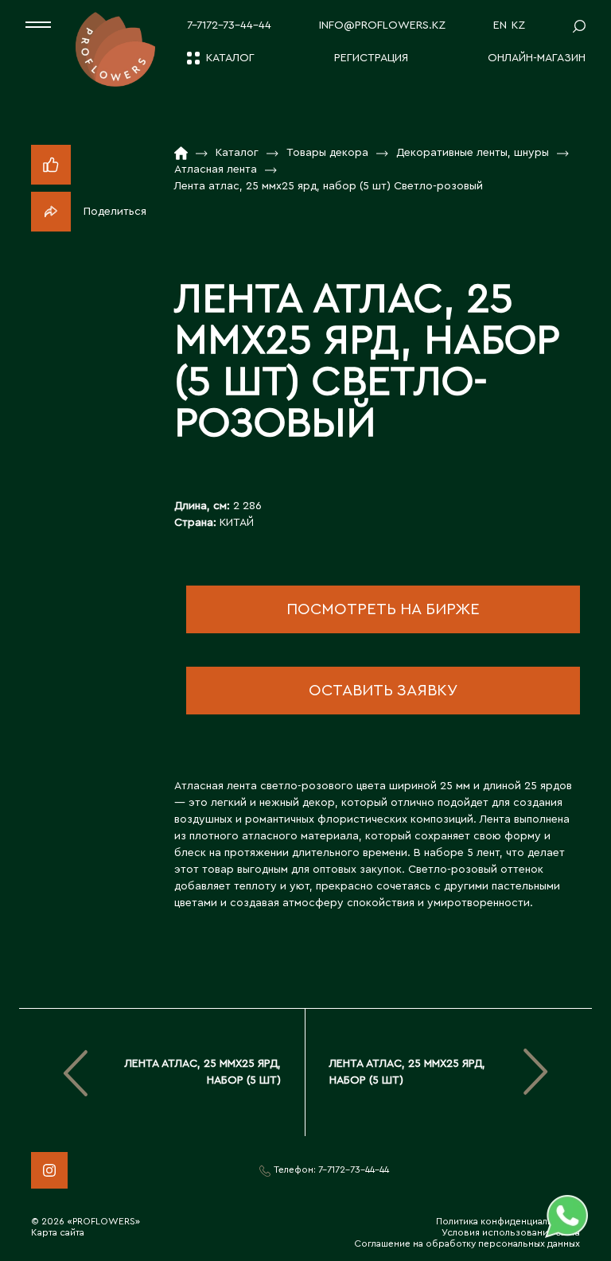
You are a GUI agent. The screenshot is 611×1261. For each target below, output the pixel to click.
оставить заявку (383, 691)
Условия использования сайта (511, 1232)
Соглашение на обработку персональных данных (467, 1243)
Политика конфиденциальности (508, 1221)
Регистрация (371, 58)
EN (500, 25)
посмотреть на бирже (383, 609)
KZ (518, 25)
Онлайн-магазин (537, 58)
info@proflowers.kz (382, 25)
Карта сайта (57, 1232)
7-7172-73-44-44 (229, 25)
